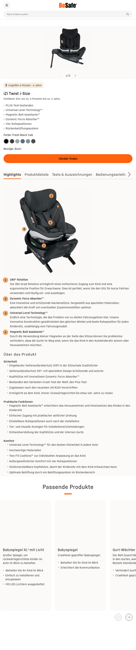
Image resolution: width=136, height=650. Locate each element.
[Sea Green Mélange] (17, 141)
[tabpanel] (68, 330)
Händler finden (68, 158)
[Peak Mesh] (28, 141)
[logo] (68, 5)
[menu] (6, 5)
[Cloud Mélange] (23, 141)
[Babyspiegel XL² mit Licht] (25, 519)
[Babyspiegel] (80, 519)
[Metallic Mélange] (12, 141)
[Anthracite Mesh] (33, 141)
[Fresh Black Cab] (6, 141)
